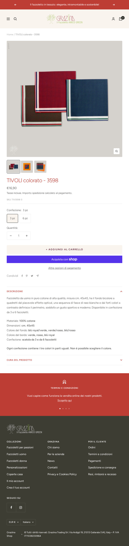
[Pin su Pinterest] (27, 276)
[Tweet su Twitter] (32, 276)
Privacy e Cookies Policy (62, 474)
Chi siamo (53, 447)
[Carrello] (120, 18)
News (51, 460)
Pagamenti (94, 460)
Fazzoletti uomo (16, 454)
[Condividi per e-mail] (37, 276)
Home (10, 34)
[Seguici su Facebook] (11, 507)
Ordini (91, 447)
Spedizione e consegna (102, 467)
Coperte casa (15, 474)
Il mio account (15, 481)
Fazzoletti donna (17, 460)
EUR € (12, 522)
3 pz (12, 218)
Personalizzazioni (17, 467)
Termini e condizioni (100, 454)
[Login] (113, 18)
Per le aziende (56, 454)
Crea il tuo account (18, 487)
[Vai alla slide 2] (62, 408)
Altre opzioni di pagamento (64, 268)
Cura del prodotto (19, 360)
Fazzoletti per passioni (20, 447)
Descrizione (15, 291)
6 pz (25, 218)
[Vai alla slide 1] (59, 408)
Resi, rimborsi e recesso (102, 474)
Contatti (53, 467)
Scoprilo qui (64, 400)
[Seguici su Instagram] (20, 507)
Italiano (26, 522)
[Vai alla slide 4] (69, 408)
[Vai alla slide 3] (66, 408)
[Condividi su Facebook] (22, 276)
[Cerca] (15, 18)
